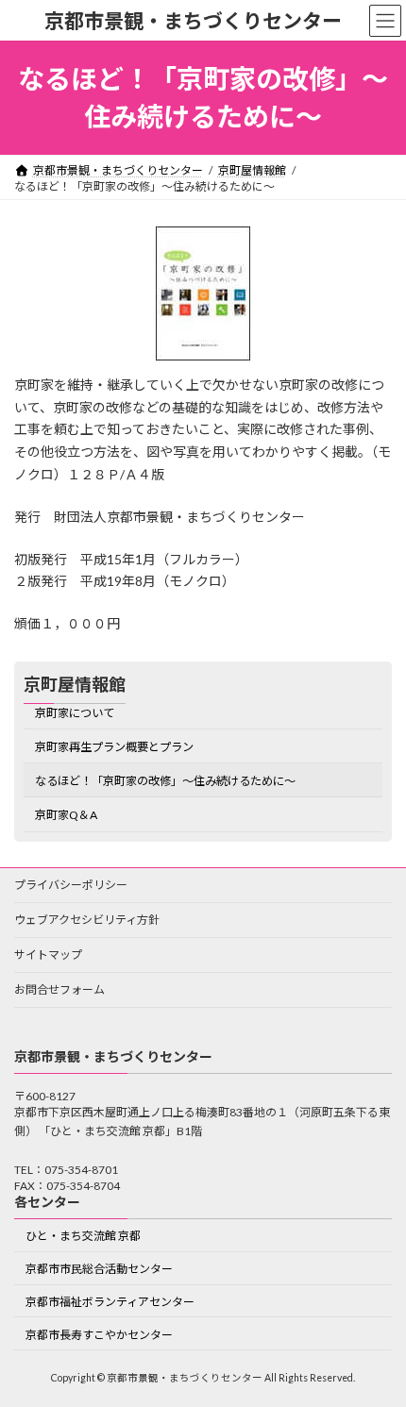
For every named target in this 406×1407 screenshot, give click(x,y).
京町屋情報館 (75, 684)
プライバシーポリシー (70, 885)
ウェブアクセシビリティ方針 (87, 920)
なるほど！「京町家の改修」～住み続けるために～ (165, 781)
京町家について (74, 713)
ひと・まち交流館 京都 (83, 1237)
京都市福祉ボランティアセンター (110, 1302)
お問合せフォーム (59, 989)
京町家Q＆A (66, 815)
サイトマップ (48, 954)
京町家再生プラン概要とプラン (114, 747)
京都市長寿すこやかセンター (99, 1335)
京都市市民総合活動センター (99, 1270)
